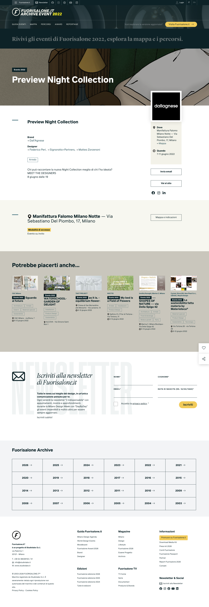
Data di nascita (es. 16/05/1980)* (176, 389)
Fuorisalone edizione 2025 (88, 578)
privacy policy (139, 403)
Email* (117, 389)
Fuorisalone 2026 (125, 549)
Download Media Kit (168, 542)
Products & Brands (126, 586)
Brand (79, 553)
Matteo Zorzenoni (89, 150)
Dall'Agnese (36, 141)
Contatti (162, 566)
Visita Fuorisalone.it (179, 24)
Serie (120, 578)
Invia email (166, 172)
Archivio (121, 556)
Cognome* (163, 377)
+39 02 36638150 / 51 (23, 559)
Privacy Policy (18, 590)
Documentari (124, 582)
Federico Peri (37, 150)
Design (121, 541)
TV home (122, 574)
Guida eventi (19, 24)
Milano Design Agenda (87, 537)
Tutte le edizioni (84, 586)
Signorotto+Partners (62, 150)
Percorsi (46, 24)
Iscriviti (188, 404)
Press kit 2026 (165, 546)
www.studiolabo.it (22, 566)
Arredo (32, 160)
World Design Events (86, 541)
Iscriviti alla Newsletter (172, 583)
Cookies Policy (31, 590)
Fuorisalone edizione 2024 (88, 582)
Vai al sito (166, 183)
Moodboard (82, 545)
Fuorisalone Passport (168, 554)
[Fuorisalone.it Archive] (37, 12)
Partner (162, 558)
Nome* (117, 377)
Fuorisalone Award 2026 (87, 549)
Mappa (33, 24)
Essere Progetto (125, 553)
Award (58, 24)
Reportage (72, 24)
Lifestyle (122, 545)
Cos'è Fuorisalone (167, 550)
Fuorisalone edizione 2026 (88, 574)
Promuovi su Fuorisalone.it (173, 538)
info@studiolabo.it (23, 562)
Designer (81, 556)
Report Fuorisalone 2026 (170, 562)
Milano (121, 537)
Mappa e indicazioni (166, 217)
